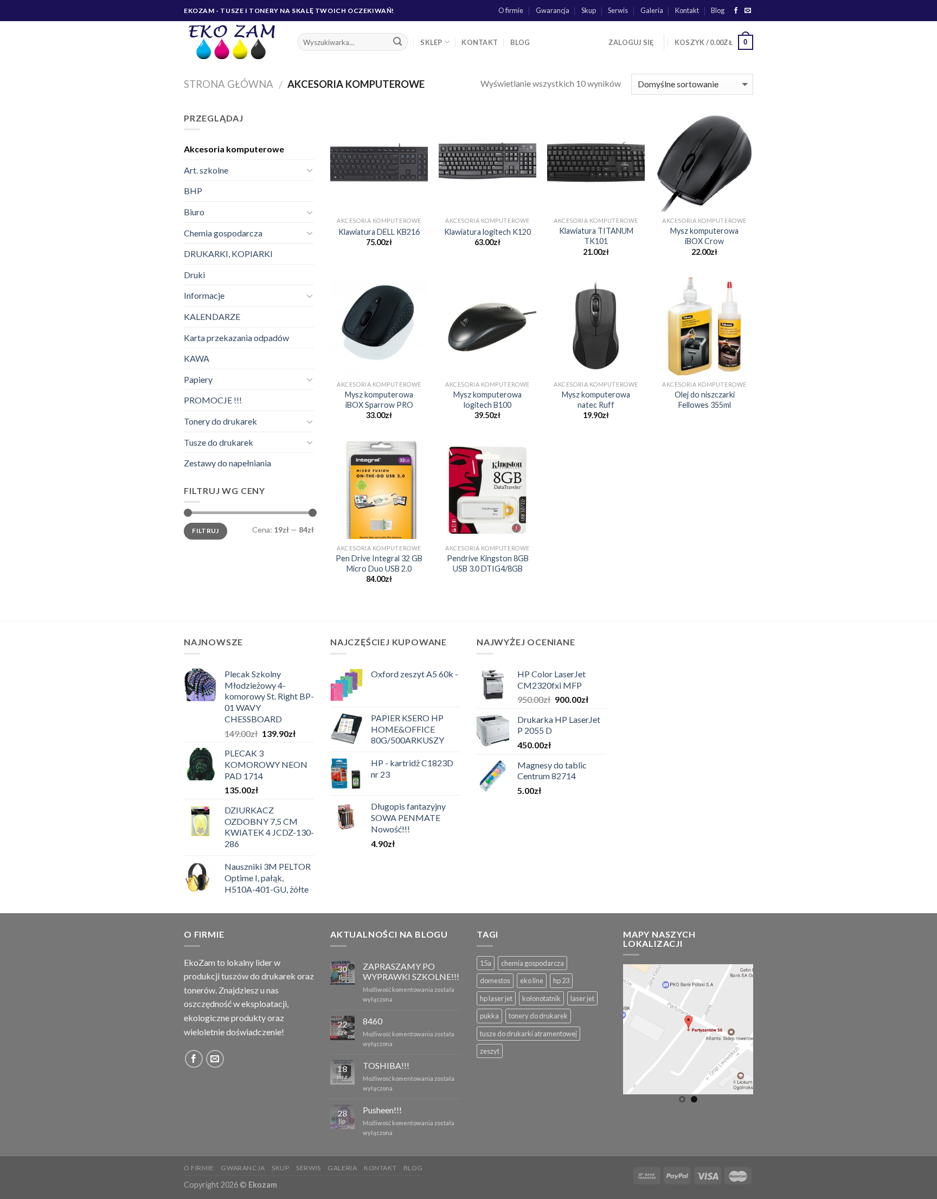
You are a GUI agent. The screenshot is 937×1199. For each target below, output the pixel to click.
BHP (193, 190)
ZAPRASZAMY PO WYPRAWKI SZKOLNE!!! (411, 971)
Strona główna (228, 84)
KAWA (196, 358)
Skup (588, 10)
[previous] (639, 1038)
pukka (489, 1015)
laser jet (582, 998)
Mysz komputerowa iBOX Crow (704, 236)
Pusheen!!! (382, 1110)
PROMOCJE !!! (213, 400)
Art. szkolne (206, 170)
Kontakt (687, 10)
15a (485, 963)
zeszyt (489, 1051)
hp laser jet (496, 998)
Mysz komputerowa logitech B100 (487, 399)
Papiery (198, 379)
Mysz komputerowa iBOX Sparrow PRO (379, 399)
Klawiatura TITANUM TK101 (596, 236)
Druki (194, 275)
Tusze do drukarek (218, 442)
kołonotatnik (541, 998)
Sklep (431, 42)
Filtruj (205, 531)
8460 (372, 1021)
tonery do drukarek (538, 1015)
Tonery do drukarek (220, 421)
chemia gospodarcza (532, 963)
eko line (531, 980)
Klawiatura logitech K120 (487, 231)
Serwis (618, 10)
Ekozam (262, 1184)
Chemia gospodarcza (223, 233)
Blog (717, 10)
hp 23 (561, 980)
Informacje (204, 295)
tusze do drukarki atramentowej (528, 1033)
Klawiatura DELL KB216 (379, 231)
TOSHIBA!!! (386, 1065)
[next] (737, 1038)
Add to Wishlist (410, 145)
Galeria (651, 10)
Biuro (194, 212)
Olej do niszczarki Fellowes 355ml (705, 399)
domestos (495, 980)
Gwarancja (552, 10)
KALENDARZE (212, 316)
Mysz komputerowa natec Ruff (596, 399)
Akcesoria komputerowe (234, 149)
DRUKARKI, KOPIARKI (228, 253)
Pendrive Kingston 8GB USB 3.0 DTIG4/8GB (488, 563)
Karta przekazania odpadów (236, 337)
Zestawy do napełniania (227, 463)
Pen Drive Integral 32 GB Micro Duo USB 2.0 (379, 563)
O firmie (510, 10)
